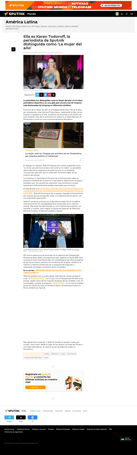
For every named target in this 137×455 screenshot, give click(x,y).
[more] (80, 160)
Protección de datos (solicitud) (97, 429)
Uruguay (62, 354)
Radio (85, 411)
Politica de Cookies (78, 429)
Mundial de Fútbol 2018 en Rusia (33, 357)
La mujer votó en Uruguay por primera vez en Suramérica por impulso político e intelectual (53, 154)
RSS (110, 429)
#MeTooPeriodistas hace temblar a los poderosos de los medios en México (52, 271)
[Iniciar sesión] (122, 14)
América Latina (31, 150)
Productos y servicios (39, 429)
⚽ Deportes (54, 354)
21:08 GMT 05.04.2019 (30, 52)
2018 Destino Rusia (36, 278)
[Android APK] (126, 439)
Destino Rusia (58, 283)
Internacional (38, 354)
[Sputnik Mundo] (15, 16)
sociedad (46, 354)
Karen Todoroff (71, 354)
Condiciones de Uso (23, 429)
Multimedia (77, 411)
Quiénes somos (9, 429)
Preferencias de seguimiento (13, 432)
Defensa (68, 411)
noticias (46, 357)
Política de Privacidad (63, 429)
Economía (59, 411)
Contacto (51, 429)
